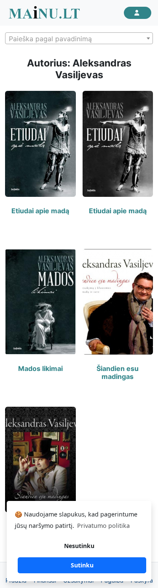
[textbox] (79, 39)
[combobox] (79, 38)
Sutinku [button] (82, 565)
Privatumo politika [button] (103, 526)
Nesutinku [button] (79, 546)
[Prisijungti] (137, 13)
